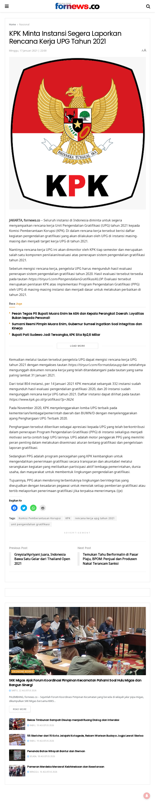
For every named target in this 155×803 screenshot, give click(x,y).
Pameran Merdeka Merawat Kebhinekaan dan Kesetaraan (65, 767)
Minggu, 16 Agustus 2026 (43, 771)
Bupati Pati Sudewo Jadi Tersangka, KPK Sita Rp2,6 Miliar (56, 335)
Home (12, 24)
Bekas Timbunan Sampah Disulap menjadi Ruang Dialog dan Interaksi (73, 720)
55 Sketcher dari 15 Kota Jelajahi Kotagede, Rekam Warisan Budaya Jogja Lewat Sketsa (85, 736)
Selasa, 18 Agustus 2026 (42, 756)
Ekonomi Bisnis (22, 671)
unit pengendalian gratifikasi (30, 524)
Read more (20, 709)
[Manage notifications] (146, 796)
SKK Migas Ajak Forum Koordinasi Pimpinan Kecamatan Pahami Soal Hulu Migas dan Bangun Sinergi (75, 682)
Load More (77, 345)
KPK (68, 518)
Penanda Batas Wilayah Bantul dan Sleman (56, 751)
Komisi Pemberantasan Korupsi (40, 518)
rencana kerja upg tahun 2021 (95, 518)
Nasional (24, 24)
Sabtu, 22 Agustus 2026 (24, 690)
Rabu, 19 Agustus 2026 (41, 725)
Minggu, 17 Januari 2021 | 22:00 (27, 50)
